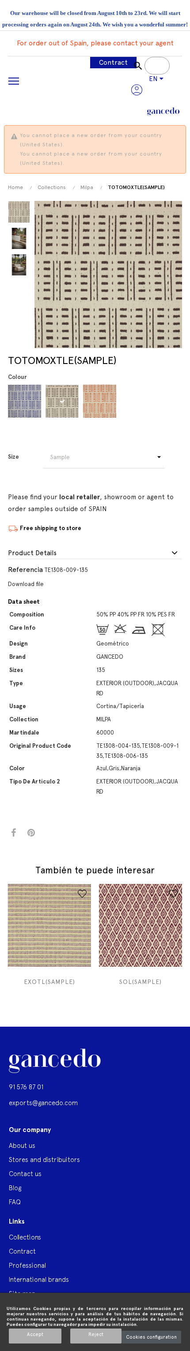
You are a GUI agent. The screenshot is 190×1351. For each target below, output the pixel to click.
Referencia (25, 569)
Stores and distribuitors (44, 1159)
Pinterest (31, 833)
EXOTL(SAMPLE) (49, 981)
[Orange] (101, 401)
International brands (39, 1279)
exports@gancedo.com (43, 1102)
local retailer (79, 497)
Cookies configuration (151, 1337)
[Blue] (26, 401)
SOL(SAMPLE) (140, 981)
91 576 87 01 (26, 1087)
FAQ (15, 1202)
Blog (15, 1187)
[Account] (136, 89)
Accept (35, 1334)
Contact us (25, 1173)
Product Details (32, 553)
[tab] (95, 553)
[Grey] (63, 401)
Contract (113, 63)
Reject (95, 1334)
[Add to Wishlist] (82, 893)
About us (22, 1145)
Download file (26, 584)
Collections (25, 1237)
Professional (27, 1265)
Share (13, 833)
